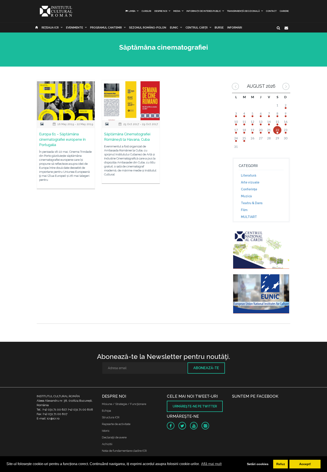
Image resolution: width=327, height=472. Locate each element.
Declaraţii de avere (114, 437)
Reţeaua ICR (50, 27)
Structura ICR (110, 417)
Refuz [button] (280, 464)
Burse (219, 27)
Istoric (106, 430)
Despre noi (160, 11)
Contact (271, 11)
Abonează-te (206, 368)
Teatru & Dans (251, 203)
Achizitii (107, 444)
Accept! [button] (305, 464)
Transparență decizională (243, 11)
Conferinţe (249, 189)
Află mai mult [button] (211, 464)
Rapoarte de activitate (116, 424)
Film (244, 210)
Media (176, 11)
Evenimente (74, 27)
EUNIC (174, 27)
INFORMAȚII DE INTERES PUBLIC (203, 11)
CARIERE (284, 11)
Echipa (106, 410)
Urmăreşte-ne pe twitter (195, 406)
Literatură (248, 175)
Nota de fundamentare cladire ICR (124, 450)
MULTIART (249, 217)
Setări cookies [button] (257, 464)
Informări (234, 27)
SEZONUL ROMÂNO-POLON (147, 27)
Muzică (246, 196)
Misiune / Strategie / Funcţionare (124, 404)
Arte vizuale (250, 182)
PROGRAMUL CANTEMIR (106, 27)
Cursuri (146, 11)
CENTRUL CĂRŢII (197, 27)
